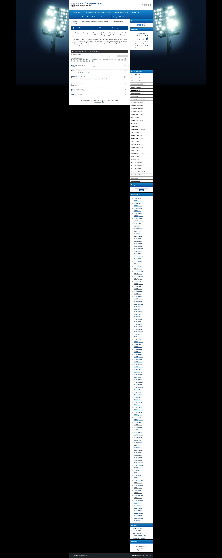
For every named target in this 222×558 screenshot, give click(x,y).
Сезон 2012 (134, 96)
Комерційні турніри (136, 111)
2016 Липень (137, 405)
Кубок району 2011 (135, 93)
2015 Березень (138, 367)
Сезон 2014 (134, 132)
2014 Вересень (138, 357)
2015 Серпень (138, 379)
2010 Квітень (137, 231)
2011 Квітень (137, 258)
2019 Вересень (138, 480)
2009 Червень (138, 208)
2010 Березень (138, 228)
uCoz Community (138, 528)
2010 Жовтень (138, 246)
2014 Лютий (137, 339)
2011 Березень (138, 256)
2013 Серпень (138, 324)
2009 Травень (138, 206)
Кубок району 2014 (136, 135)
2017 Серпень (138, 432)
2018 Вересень (138, 457)
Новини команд (135, 77)
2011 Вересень (138, 271)
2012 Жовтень (138, 301)
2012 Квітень (137, 286)
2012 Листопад (138, 304)
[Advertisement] (142, 59)
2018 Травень (138, 447)
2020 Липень (137, 490)
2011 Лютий (137, 253)
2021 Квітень (137, 503)
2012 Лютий (137, 281)
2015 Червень (138, 374)
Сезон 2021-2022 (135, 181)
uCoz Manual (137, 530)
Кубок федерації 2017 (136, 153)
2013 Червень (138, 319)
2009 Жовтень (138, 218)
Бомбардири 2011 (135, 87)
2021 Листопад (138, 518)
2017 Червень (138, 427)
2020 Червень (138, 488)
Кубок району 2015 (136, 147)
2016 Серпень (138, 407)
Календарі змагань (136, 105)
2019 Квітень (137, 467)
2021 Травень (138, 505)
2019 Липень (137, 475)
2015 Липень (137, 377)
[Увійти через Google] (144, 24)
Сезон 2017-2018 (135, 162)
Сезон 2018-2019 (135, 165)
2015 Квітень (137, 369)
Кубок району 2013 (136, 120)
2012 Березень (138, 284)
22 (147, 43)
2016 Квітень (137, 397)
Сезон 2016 (134, 150)
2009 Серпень (138, 213)
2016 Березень (138, 394)
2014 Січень (137, 336)
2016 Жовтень (138, 412)
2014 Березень (138, 342)
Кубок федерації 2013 (136, 114)
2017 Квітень (137, 422)
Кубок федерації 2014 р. (137, 129)
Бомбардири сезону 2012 (137, 99)
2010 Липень (137, 238)
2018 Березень (138, 442)
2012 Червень (138, 291)
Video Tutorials (137, 533)
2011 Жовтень (138, 274)
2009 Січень (137, 198)
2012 (78, 21)
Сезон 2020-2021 (135, 174)
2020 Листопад (138, 500)
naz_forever (92, 51)
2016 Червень (138, 402)
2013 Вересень (138, 326)
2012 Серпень (138, 296)
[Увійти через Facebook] (141, 25)
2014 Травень (138, 347)
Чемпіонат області (135, 144)
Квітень (84, 21)
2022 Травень (138, 520)
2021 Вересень (138, 513)
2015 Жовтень (138, 384)
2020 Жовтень (138, 498)
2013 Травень (138, 316)
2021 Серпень (138, 510)
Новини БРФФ (134, 74)
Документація (134, 159)
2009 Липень (137, 211)
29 (147, 45)
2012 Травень (138, 289)
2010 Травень (138, 233)
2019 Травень (138, 470)
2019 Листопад (138, 485)
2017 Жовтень (138, 437)
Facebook (149, 5)
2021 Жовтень (138, 515)
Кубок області (134, 126)
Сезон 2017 (134, 156)
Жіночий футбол (135, 123)
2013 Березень (138, 311)
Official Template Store (139, 535)
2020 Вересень (138, 495)
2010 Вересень (138, 243)
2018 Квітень (137, 445)
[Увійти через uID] (138, 25)
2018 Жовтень (138, 460)
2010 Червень (138, 236)
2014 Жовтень (138, 359)
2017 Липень (137, 430)
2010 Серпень (138, 241)
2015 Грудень (138, 389)
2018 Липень (137, 452)
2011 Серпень (138, 269)
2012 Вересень (138, 299)
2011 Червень (138, 264)
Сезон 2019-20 (135, 168)
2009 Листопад (138, 221)
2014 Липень (137, 352)
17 (137, 43)
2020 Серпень (138, 493)
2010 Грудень (138, 251)
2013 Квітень (137, 314)
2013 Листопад (138, 331)
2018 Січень (137, 440)
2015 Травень (138, 372)
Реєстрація (142, 5)
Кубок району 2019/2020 (137, 171)
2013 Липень (137, 321)
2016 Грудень (138, 415)
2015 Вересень (138, 382)
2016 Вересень (138, 410)
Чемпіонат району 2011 (137, 83)
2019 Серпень (138, 478)
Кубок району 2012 (136, 108)
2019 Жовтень (138, 483)
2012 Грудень (138, 306)
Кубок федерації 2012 (136, 102)
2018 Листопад (138, 462)
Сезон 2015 (134, 141)
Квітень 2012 (141, 33)
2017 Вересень (138, 435)
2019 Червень (138, 473)
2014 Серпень (138, 354)
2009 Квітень (137, 203)
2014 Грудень (138, 364)
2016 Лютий (137, 392)
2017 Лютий (137, 417)
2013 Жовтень (138, 329)
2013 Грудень (138, 334)
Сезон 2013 (134, 117)
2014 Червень (138, 349)
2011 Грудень (138, 279)
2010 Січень (137, 223)
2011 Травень (138, 261)
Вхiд (145, 5)
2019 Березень (138, 465)
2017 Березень (138, 420)
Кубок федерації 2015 (136, 138)
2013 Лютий (137, 309)
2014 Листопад (138, 362)
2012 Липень (137, 294)
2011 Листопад (138, 276)
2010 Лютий (137, 226)
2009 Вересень (138, 216)
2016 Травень (138, 399)
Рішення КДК (134, 90)
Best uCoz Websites (139, 538)
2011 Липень (137, 266)
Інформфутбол (77, 51)
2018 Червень (138, 450)
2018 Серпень (138, 455)
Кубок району (134, 177)
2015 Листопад (138, 387)
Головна (73, 21)
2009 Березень (138, 201)
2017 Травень (138, 425)
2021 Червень (138, 508)
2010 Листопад (138, 248)
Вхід (103, 102)
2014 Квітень (137, 344)
